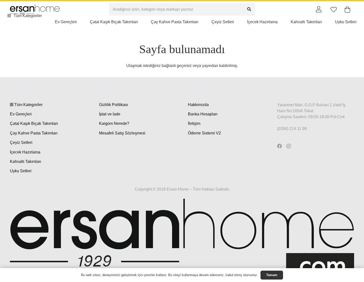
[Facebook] (279, 146)
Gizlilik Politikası (113, 105)
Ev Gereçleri (21, 114)
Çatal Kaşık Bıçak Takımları (34, 123)
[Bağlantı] (318, 9)
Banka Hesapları (202, 114)
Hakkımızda (198, 105)
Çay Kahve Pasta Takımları (33, 133)
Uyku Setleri (20, 171)
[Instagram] (288, 146)
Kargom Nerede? (114, 123)
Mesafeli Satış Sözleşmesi (122, 133)
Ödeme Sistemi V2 (204, 133)
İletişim (194, 123)
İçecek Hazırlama (25, 152)
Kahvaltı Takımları (25, 161)
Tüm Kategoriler (28, 105)
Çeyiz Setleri (21, 142)
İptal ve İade (109, 114)
